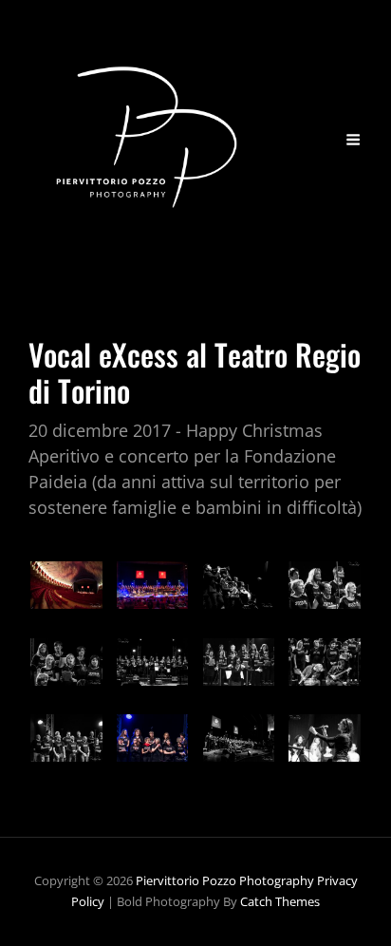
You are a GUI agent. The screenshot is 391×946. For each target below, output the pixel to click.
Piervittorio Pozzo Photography (225, 880)
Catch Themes (280, 901)
